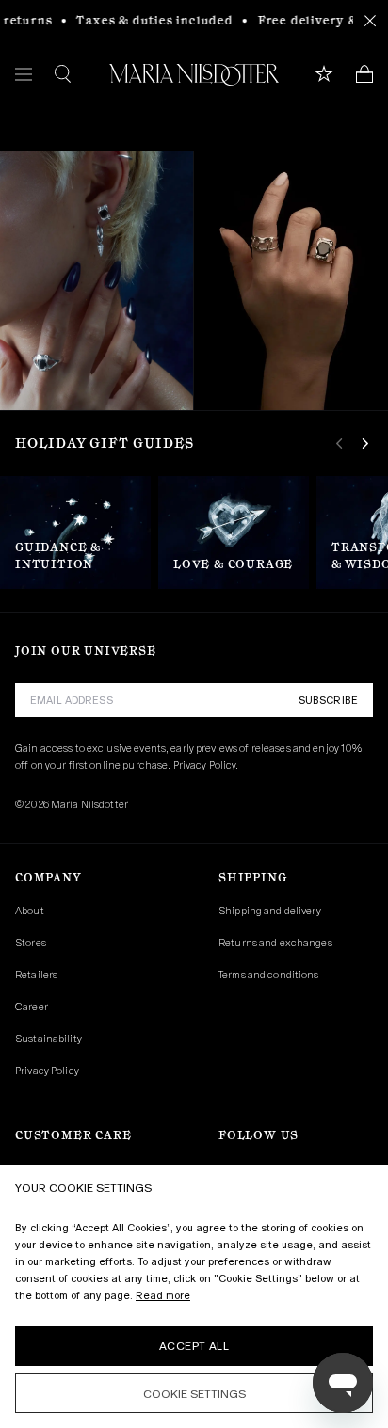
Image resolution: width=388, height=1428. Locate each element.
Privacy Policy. (206, 764)
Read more (163, 1295)
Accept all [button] (194, 1346)
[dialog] (194, 1296)
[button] (194, 1393)
